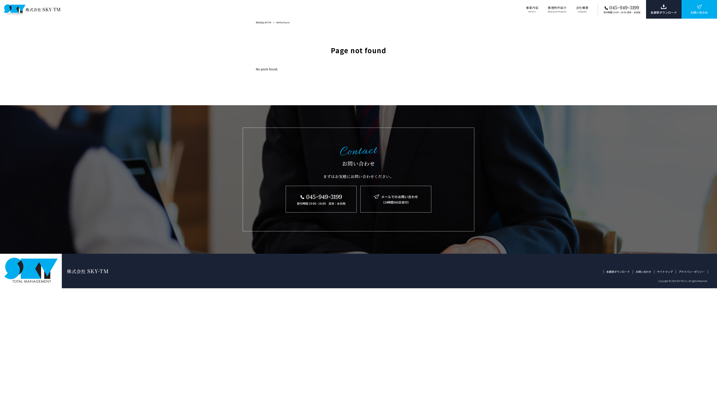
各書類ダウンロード (618, 272)
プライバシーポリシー (692, 272)
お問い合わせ (643, 272)
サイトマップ (665, 272)
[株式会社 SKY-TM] (15, 9)
